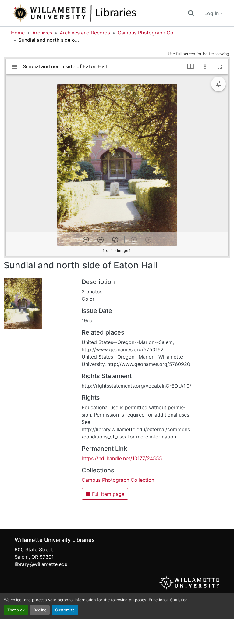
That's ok (16, 610)
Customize (65, 610)
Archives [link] (42, 33)
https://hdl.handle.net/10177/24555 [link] (122, 458)
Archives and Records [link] (85, 33)
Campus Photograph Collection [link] (148, 33)
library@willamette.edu (41, 564)
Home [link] (18, 33)
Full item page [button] (107, 494)
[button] (94, 13)
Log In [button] (212, 13)
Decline (39, 610)
